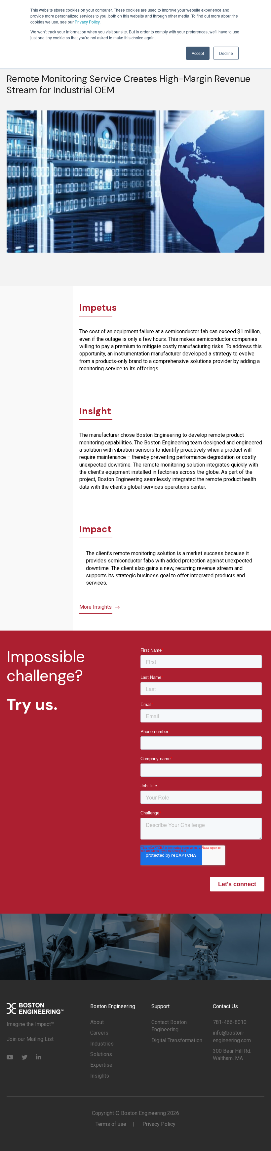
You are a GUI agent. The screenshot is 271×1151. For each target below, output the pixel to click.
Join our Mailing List (30, 1039)
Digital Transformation (176, 1040)
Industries (102, 1044)
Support (160, 1006)
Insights (99, 1076)
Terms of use (111, 1124)
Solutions (101, 1054)
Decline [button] (226, 53)
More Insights (95, 607)
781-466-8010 (230, 1022)
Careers (99, 1033)
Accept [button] (198, 53)
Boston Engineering (112, 1006)
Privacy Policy (87, 21)
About (97, 1022)
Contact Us (225, 1006)
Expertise (101, 1065)
